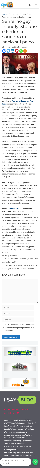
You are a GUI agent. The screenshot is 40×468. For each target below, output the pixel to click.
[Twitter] (8, 51)
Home (4, 14)
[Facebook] (4, 51)
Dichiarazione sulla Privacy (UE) (17, 409)
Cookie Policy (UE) (12, 413)
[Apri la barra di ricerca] (30, 5)
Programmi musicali (13, 255)
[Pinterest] (17, 51)
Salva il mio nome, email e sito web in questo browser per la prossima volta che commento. (20, 328)
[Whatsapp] (21, 51)
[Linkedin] (12, 51)
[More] (25, 51)
